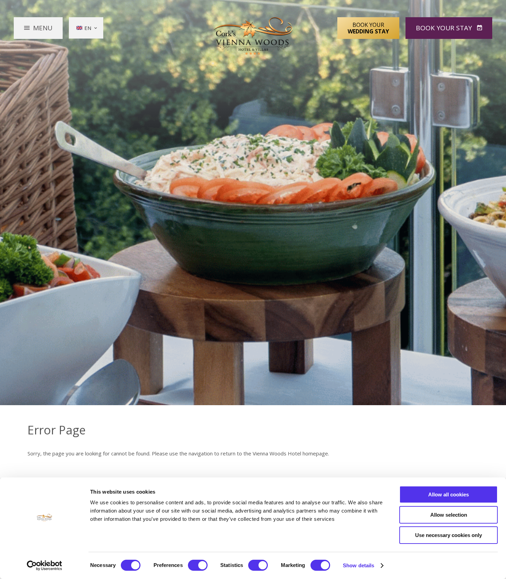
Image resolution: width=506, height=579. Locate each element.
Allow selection (448, 515)
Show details (358, 565)
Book (444, 27)
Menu (42, 27)
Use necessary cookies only (448, 535)
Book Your (368, 28)
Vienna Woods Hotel (253, 36)
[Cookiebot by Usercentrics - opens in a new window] (44, 565)
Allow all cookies (448, 494)
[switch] (198, 565)
